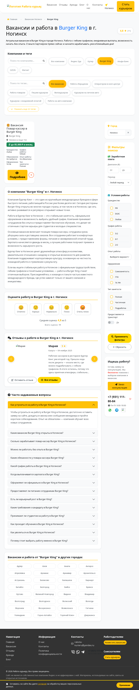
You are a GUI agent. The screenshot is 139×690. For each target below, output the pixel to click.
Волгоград (20, 601)
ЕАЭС (117, 213)
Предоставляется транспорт (116, 316)
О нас (88, 6)
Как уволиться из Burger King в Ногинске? (33, 532)
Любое (118, 219)
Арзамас (45, 573)
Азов (44, 566)
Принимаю (124, 685)
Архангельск (89, 573)
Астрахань (20, 580)
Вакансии (52, 4)
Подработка (120, 308)
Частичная (120, 302)
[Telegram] (83, 652)
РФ (116, 208)
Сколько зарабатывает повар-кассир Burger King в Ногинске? (43, 441)
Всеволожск (67, 608)
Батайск (19, 587)
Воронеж (19, 608)
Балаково (44, 580)
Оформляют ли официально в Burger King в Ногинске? (40, 482)
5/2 (116, 233)
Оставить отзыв (24, 380)
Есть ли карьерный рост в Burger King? (31, 499)
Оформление (114, 264)
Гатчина (89, 608)
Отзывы (63, 4)
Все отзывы (51, 379)
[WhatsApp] (78, 652)
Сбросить (121, 347)
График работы (115, 226)
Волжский (67, 601)
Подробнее (17, 177)
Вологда (89, 601)
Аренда (73, 4)
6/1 (116, 239)
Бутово (19, 594)
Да (117, 322)
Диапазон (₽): (114, 164)
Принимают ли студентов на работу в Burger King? (37, 515)
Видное (67, 594)
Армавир (67, 573)
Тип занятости (114, 289)
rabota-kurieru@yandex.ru (84, 644)
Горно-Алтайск (45, 615)
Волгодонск (44, 601)
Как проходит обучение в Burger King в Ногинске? (37, 524)
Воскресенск (45, 608)
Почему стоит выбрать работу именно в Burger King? (39, 540)
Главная (13, 19)
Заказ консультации (119, 386)
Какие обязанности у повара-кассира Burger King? (37, 457)
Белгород (44, 587)
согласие (42, 684)
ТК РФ (118, 282)
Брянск (89, 587)
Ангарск (89, 566)
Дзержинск (89, 615)
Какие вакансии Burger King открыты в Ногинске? (37, 432)
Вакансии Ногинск (33, 19)
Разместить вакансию (115, 642)
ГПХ (117, 277)
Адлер (20, 566)
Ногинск (109, 8)
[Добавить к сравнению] (31, 175)
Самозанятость (122, 271)
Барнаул (90, 580)
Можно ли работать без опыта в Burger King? (35, 449)
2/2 (116, 244)
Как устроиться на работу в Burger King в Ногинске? (38, 404)
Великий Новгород (45, 594)
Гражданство (114, 200)
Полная (118, 297)
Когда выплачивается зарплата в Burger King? (35, 474)
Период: (111, 177)
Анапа (67, 566)
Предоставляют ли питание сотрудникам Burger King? (39, 490)
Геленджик (20, 615)
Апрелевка (20, 573)
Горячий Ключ (67, 615)
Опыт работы (114, 251)
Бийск (67, 587)
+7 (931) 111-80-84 (97, 650)
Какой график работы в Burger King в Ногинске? (36, 466)
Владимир (89, 594)
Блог (82, 4)
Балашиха (67, 580)
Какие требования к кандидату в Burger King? (35, 507)
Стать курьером (125, 6)
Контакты (97, 4)
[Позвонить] (73, 652)
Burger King (73, 27)
